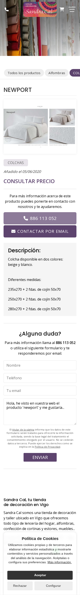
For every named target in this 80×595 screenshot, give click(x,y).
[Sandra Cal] (40, 9)
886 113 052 (43, 218)
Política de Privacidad (47, 446)
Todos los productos (24, 73)
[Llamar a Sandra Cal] (7, 9)
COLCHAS (16, 162)
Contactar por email (43, 231)
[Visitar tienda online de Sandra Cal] (62, 9)
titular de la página (23, 429)
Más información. (60, 562)
